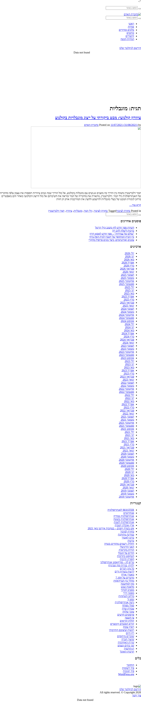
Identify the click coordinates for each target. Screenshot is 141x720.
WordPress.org (126, 674)
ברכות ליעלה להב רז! (123, 230)
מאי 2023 (129, 367)
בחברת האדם (91, 124)
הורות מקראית (126, 549)
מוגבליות (78, 210)
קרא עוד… (135, 205)
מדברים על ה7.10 (125, 577)
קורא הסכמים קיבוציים (122, 623)
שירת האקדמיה (126, 642)
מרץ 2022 (129, 407)
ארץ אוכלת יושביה (124, 525)
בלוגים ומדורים (126, 29)
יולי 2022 (129, 395)
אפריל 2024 (128, 333)
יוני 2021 (129, 435)
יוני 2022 (129, 398)
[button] (139, 8)
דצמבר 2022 (127, 382)
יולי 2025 (129, 287)
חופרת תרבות (127, 559)
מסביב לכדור (127, 590)
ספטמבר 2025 (126, 284)
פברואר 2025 (127, 302)
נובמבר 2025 (127, 277)
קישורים (130, 36)
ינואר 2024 (128, 342)
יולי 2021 (129, 432)
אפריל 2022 (128, 404)
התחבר (130, 665)
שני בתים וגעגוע (126, 645)
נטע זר (130, 599)
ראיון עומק (128, 627)
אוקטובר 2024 (126, 314)
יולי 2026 (129, 253)
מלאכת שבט (127, 586)
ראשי (131, 23)
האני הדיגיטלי (127, 546)
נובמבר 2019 (127, 493)
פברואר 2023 (127, 376)
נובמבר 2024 (127, 311)
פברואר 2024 (127, 339)
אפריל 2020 (128, 478)
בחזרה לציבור (123, 210)
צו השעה (129, 617)
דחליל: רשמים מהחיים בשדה (119, 543)
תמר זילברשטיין (56, 210)
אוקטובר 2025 (126, 281)
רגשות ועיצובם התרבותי (121, 630)
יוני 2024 (129, 327)
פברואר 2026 (127, 268)
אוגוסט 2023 (127, 358)
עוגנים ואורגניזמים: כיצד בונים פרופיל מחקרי (111, 239)
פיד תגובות (128, 671)
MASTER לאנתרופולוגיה (120, 509)
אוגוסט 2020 (127, 465)
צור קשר (136, 695)
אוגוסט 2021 (127, 428)
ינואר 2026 (128, 271)
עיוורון (69, 210)
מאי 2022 (129, 401)
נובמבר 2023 (127, 348)
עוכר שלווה (128, 611)
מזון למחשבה (127, 583)
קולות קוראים (127, 620)
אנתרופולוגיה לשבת (124, 522)
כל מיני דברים (127, 568)
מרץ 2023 (129, 373)
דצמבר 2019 (127, 490)
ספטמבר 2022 (126, 391)
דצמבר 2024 (127, 308)
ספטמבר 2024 (126, 318)
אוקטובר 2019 (126, 496)
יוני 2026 (129, 256)
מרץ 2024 (129, 336)
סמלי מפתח (128, 605)
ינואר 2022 (128, 413)
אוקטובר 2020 (126, 459)
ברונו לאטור (128, 537)
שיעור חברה (127, 639)
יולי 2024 (129, 324)
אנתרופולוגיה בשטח (123, 519)
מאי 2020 (129, 475)
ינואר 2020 (128, 487)
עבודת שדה (128, 608)
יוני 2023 (129, 364)
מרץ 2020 (129, 481)
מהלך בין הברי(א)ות (123, 580)
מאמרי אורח (127, 574)
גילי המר (88, 210)
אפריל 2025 (128, 296)
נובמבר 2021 (127, 419)
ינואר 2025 (128, 305)
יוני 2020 (129, 472)
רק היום (130, 633)
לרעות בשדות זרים (124, 571)
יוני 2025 (129, 290)
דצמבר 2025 (127, 274)
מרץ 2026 (129, 265)
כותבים (130, 32)
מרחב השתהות (126, 596)
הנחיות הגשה (127, 39)
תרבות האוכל (127, 651)
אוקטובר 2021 (126, 422)
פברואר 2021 (127, 447)
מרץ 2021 (129, 444)
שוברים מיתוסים (125, 636)
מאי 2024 (129, 330)
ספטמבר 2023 (126, 354)
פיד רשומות (128, 668)
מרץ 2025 (129, 299)
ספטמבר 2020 (126, 462)
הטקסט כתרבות (125, 556)
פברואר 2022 (127, 410)
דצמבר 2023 (127, 345)
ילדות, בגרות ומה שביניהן (121, 565)
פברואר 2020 (127, 484)
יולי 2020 (129, 469)
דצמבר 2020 (127, 453)
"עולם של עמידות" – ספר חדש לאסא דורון (112, 233)
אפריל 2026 (128, 262)
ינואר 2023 (128, 379)
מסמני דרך (128, 593)
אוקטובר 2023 (126, 351)
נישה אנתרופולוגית (124, 602)
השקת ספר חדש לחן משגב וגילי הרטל (114, 227)
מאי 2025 (129, 293)
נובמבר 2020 (127, 456)
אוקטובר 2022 (126, 388)
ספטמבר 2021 (126, 425)
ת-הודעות (129, 648)
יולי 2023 (129, 361)
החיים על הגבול (126, 553)
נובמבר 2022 (127, 385)
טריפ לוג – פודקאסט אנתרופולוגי (117, 562)
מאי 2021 (129, 438)
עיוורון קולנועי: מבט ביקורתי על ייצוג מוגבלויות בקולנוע (98, 117)
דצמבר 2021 (127, 416)
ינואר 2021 (128, 450)
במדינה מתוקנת (126, 534)
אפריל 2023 (128, 370)
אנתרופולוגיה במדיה (123, 516)
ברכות (131, 540)
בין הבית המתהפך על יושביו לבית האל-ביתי (111, 236)
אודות (131, 26)
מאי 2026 (129, 259)
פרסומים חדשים (125, 614)
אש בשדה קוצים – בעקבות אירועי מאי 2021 (111, 528)
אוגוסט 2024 (127, 321)
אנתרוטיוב (128, 512)
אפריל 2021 (128, 441)
